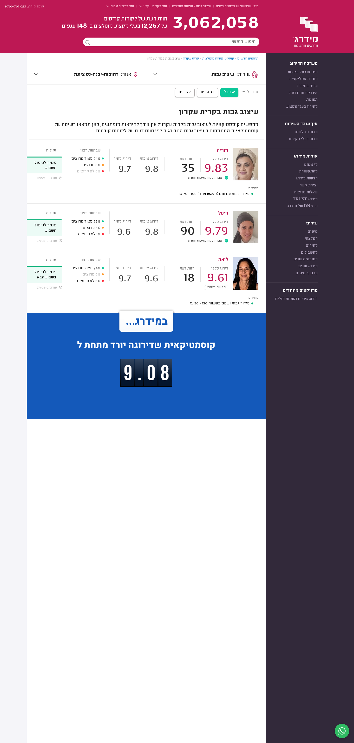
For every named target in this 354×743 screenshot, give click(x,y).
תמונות (312, 100)
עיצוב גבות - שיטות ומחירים (191, 6)
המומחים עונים (306, 259)
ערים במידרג (307, 86)
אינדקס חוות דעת (303, 93)
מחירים (312, 245)
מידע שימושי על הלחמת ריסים (237, 6)
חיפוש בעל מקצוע (303, 72)
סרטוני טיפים (307, 273)
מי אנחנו (311, 165)
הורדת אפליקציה (303, 79)
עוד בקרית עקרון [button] (155, 6)
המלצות (311, 239)
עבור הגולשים (306, 132)
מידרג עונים (308, 266)
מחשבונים (309, 252)
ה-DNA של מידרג (302, 206)
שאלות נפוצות (306, 192)
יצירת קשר (309, 185)
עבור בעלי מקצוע (303, 139)
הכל (228, 92)
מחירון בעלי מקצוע (302, 107)
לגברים (185, 92)
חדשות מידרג (307, 178)
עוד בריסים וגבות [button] (122, 6)
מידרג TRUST (305, 199)
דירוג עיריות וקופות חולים (296, 299)
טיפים (313, 232)
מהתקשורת (308, 171)
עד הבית (207, 92)
